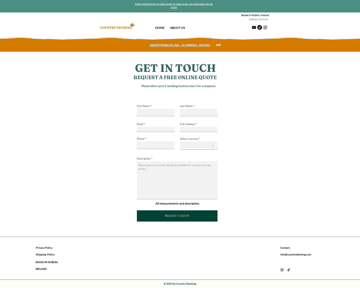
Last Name (186, 106)
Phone (140, 138)
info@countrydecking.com (295, 254)
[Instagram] (265, 27)
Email (140, 124)
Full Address (187, 124)
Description (143, 158)
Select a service (189, 138)
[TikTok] (259, 27)
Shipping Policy (45, 254)
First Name (143, 106)
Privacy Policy (44, 247)
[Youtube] (254, 27)
